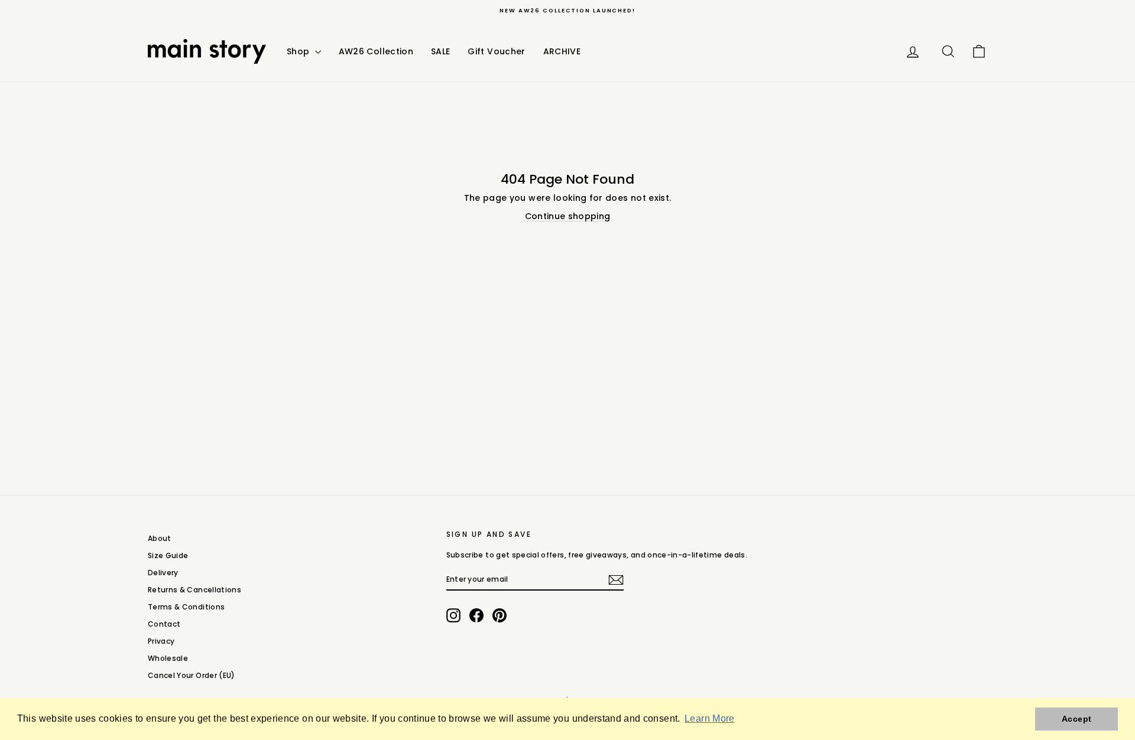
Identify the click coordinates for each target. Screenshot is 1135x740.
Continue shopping (568, 216)
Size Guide (168, 555)
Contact (164, 624)
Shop (299, 51)
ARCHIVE (562, 51)
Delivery (163, 573)
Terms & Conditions (186, 607)
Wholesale (168, 658)
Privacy (161, 641)
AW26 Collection (376, 51)
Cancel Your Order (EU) (191, 675)
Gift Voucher (496, 51)
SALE (440, 51)
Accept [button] (1076, 718)
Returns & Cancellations (194, 590)
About (159, 538)
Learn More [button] (710, 718)
